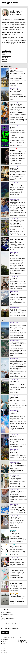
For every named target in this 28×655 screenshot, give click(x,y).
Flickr (4, 648)
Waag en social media (8, 637)
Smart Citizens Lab (6, 51)
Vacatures (8, 623)
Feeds (4, 646)
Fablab (3, 54)
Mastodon (5, 639)
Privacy (20, 623)
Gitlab (4, 643)
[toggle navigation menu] (26, 3)
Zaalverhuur (14, 623)
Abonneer (5, 632)
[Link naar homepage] (10, 3)
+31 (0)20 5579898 (8, 614)
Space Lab (4, 59)
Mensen (3, 623)
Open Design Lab (6, 56)
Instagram (5, 652)
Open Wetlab (5, 57)
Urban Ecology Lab (6, 52)
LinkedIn (5, 650)
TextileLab (4, 61)
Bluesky (5, 641)
